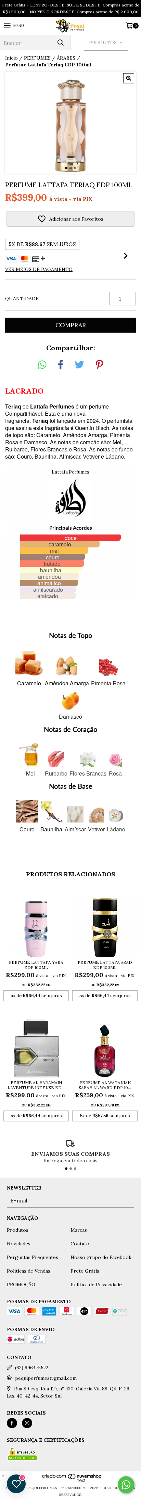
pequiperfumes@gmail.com (46, 1378)
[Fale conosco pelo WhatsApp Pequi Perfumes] (126, 1484)
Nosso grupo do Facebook (100, 1257)
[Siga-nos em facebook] (12, 1423)
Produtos (17, 1230)
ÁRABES (66, 58)
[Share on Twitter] (79, 365)
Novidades (18, 1244)
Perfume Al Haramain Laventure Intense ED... (36, 1085)
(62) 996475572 (31, 1368)
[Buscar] (60, 42)
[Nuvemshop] (72, 1481)
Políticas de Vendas (28, 1271)
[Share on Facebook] (60, 365)
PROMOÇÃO (21, 1284)
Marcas (78, 1230)
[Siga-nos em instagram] (27, 1423)
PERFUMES (37, 58)
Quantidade (22, 299)
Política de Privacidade (96, 1284)
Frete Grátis (84, 1271)
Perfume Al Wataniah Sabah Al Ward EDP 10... (105, 1085)
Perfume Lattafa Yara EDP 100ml (36, 965)
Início (11, 58)
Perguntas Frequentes (32, 1257)
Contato (79, 1244)
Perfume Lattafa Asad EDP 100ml (105, 965)
